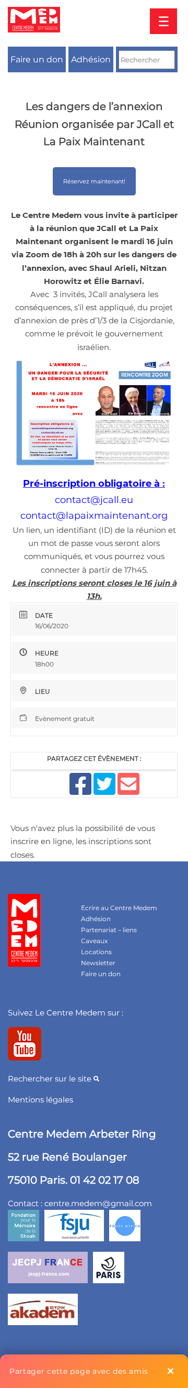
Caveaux (94, 941)
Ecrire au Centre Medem (119, 908)
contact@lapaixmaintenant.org (94, 515)
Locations (96, 952)
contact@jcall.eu (94, 500)
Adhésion (91, 59)
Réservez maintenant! (94, 181)
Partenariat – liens (109, 930)
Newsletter (98, 963)
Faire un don (36, 59)
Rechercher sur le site (50, 1079)
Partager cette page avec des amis (78, 1371)
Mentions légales (40, 1100)
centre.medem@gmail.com (98, 1203)
